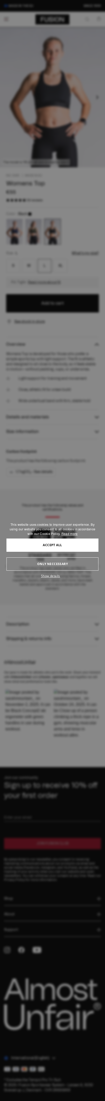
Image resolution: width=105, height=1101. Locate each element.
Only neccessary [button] (52, 564)
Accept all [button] (52, 545)
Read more (69, 533)
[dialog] (52, 550)
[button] (52, 576)
